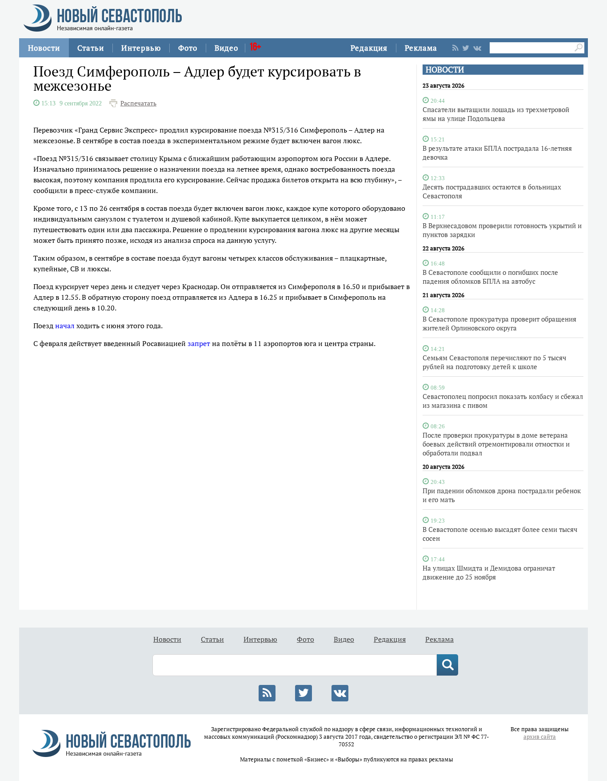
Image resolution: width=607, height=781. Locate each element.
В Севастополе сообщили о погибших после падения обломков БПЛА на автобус (490, 277)
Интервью (141, 48)
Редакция (369, 48)
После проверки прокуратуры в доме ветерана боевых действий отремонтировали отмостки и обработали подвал (496, 444)
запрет (199, 343)
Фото (187, 48)
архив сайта (539, 737)
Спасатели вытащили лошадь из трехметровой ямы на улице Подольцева (496, 114)
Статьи (90, 48)
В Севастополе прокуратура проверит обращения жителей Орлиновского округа (499, 323)
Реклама (421, 48)
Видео (226, 48)
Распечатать (138, 103)
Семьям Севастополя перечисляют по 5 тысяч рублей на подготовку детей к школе (494, 362)
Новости (44, 48)
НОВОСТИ (445, 69)
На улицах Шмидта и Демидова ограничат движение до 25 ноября (489, 572)
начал (65, 325)
